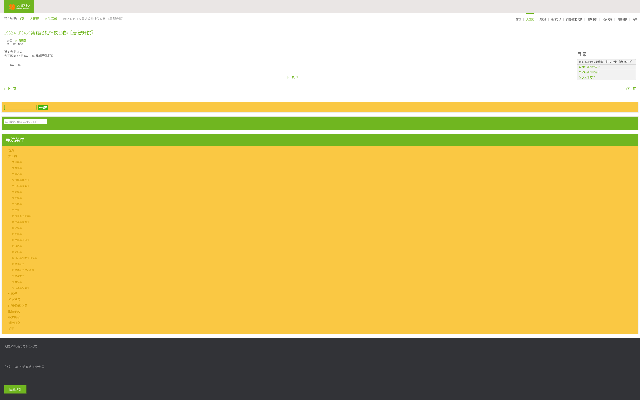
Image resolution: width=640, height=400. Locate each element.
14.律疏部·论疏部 (20, 240)
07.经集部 (17, 198)
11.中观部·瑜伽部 (20, 222)
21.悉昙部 (17, 282)
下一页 (291, 77)
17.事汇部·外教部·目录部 (24, 258)
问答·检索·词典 (574, 19)
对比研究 (623, 19)
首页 (518, 19)
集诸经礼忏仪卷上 (589, 67)
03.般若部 (17, 174)
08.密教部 (17, 204)
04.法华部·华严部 (20, 180)
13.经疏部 (17, 234)
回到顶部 (15, 390)
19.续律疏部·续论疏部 (23, 270)
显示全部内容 (587, 77)
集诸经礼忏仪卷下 (589, 72)
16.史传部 (17, 252)
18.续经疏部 (18, 264)
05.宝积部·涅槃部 (20, 186)
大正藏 (530, 19)
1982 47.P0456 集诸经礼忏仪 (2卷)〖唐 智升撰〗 (50, 33)
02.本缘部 (17, 168)
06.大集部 (17, 192)
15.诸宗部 (20, 40)
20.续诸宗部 (18, 276)
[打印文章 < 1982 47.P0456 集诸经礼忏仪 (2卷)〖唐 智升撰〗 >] (635, 40)
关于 (635, 19)
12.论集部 (17, 228)
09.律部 (15, 210)
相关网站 (607, 19)
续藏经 (542, 19)
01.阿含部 (17, 162)
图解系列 (593, 19)
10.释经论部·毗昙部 (22, 216)
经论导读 (556, 19)
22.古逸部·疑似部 (20, 288)
